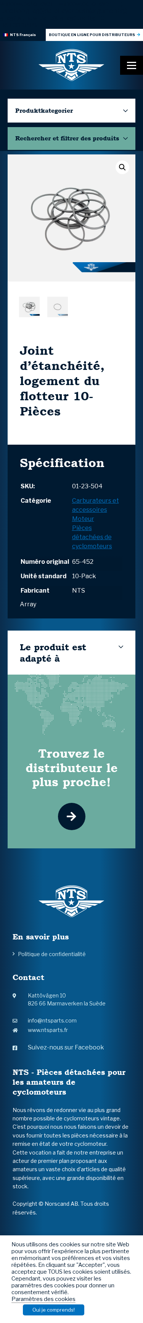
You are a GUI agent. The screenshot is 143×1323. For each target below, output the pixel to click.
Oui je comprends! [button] (53, 1310)
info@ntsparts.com (52, 1020)
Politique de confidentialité (52, 954)
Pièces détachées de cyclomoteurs (92, 537)
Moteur (83, 518)
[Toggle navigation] (131, 65)
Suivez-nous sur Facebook (66, 1047)
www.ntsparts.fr (48, 1030)
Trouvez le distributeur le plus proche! (72, 767)
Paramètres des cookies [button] (43, 1299)
